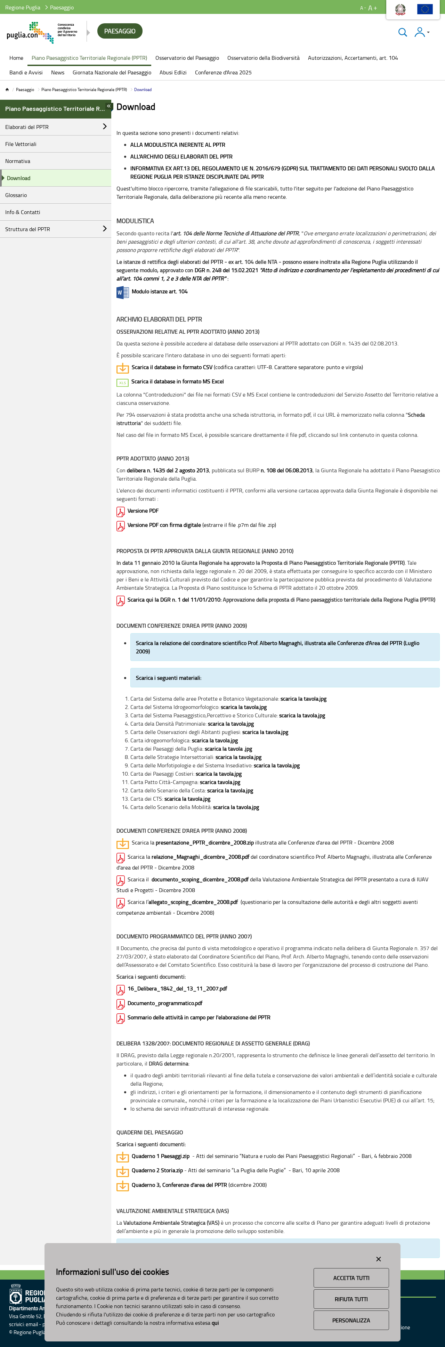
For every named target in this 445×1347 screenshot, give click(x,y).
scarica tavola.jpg (220, 782)
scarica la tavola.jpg (303, 698)
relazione (170, 643)
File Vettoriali (21, 144)
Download (18, 178)
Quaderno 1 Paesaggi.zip (160, 1156)
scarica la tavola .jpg (228, 748)
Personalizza (351, 1320)
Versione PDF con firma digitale (164, 525)
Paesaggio (25, 89)
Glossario (16, 195)
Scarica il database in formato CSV (172, 367)
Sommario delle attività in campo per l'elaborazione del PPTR (199, 1017)
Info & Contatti (22, 212)
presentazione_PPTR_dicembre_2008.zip (205, 842)
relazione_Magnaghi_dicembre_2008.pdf (200, 856)
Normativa (17, 161)
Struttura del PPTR (27, 229)
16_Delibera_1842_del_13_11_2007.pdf (177, 988)
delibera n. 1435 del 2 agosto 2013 (168, 470)
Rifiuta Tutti (351, 1299)
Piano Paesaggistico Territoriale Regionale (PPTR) (84, 89)
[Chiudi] (403, 32)
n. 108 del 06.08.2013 (287, 470)
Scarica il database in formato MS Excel (177, 381)
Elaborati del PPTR (27, 127)
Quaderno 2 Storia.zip (157, 1170)
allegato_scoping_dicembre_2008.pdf (193, 902)
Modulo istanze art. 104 (160, 291)
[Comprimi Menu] (109, 108)
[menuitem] (16, 58)
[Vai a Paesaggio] (42, 33)
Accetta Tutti (351, 1278)
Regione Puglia (22, 7)
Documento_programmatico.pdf (165, 1003)
